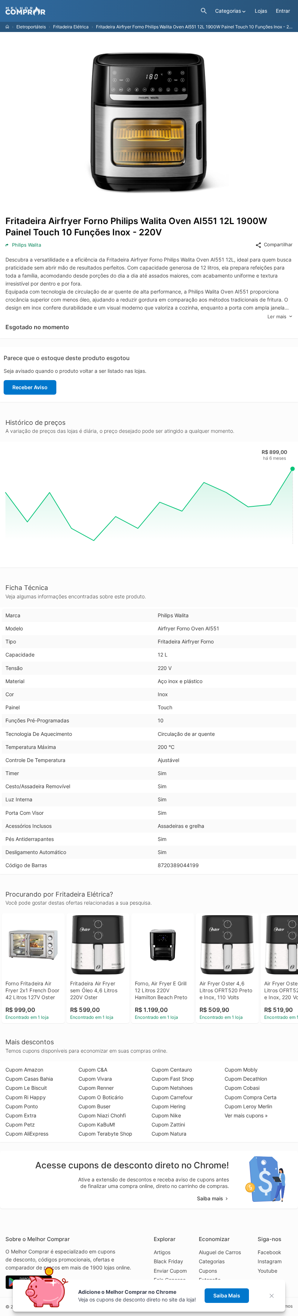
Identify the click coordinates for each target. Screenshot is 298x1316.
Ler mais (276, 316)
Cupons (208, 1271)
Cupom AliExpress (26, 1133)
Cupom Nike (166, 1115)
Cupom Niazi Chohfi (102, 1115)
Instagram (270, 1261)
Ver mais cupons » (246, 1115)
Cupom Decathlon (246, 1079)
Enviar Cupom (170, 1271)
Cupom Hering (169, 1106)
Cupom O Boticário (100, 1097)
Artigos (162, 1252)
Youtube (267, 1271)
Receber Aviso (30, 387)
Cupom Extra (20, 1115)
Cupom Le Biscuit (26, 1088)
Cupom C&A (92, 1069)
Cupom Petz (20, 1124)
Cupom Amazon (24, 1069)
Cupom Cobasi (242, 1088)
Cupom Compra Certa (251, 1097)
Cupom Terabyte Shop (105, 1133)
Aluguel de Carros (220, 1252)
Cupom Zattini (168, 1124)
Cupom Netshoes (172, 1088)
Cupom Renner (96, 1088)
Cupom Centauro (172, 1069)
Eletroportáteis (31, 26)
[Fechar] (273, 1296)
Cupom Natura (169, 1133)
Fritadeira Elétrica (71, 26)
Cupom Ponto (21, 1106)
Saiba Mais (226, 1295)
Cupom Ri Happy (25, 1097)
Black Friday (168, 1261)
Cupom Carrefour (172, 1097)
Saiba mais (210, 1198)
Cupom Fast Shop (173, 1079)
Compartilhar (278, 244)
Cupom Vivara (95, 1079)
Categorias (212, 1261)
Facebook (269, 1252)
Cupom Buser (94, 1106)
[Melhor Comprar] (101, 11)
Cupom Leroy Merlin (248, 1106)
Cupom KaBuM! (96, 1124)
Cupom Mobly (241, 1069)
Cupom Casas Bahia (29, 1079)
